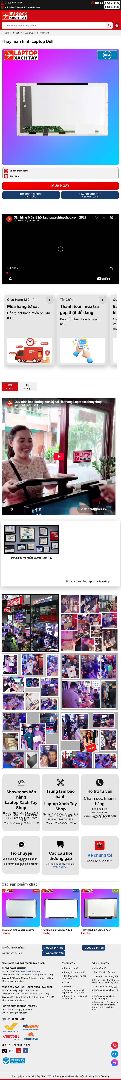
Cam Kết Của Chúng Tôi (106, 976)
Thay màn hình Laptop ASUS (56, 930)
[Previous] (7, 908)
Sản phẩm (17, 33)
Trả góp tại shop (31, 195)
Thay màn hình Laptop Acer (96, 930)
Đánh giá (27, 388)
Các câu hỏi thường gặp (105, 986)
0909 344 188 (112, 7)
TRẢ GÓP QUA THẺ (90, 195)
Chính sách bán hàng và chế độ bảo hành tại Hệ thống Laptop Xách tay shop (105, 1006)
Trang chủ (6, 33)
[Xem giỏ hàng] (117, 25)
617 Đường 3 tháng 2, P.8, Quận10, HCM (22, 7)
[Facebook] (25, 1050)
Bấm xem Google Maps (13, 981)
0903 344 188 (112, 3)
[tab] (10, 386)
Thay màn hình (42, 33)
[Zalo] (11, 1050)
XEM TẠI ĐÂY (60, 867)
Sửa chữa (29, 33)
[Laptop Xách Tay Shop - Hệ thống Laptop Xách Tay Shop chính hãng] (14, 15)
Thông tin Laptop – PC (75, 972)
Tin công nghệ (71, 968)
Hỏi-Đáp (68, 986)
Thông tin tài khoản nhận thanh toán (75, 997)
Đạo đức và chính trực (104, 972)
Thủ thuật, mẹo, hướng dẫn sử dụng (74, 977)
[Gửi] (109, 25)
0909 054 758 (55, 953)
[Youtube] (18, 1050)
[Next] (114, 908)
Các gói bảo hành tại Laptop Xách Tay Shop (73, 991)
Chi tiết (10, 388)
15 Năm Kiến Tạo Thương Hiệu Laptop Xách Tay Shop (105, 981)
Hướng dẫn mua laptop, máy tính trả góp (104, 997)
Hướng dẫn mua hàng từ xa (105, 991)
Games (67, 982)
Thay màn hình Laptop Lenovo (18, 930)
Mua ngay (60, 186)
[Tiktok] (4, 1050)
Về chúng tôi (99, 855)
